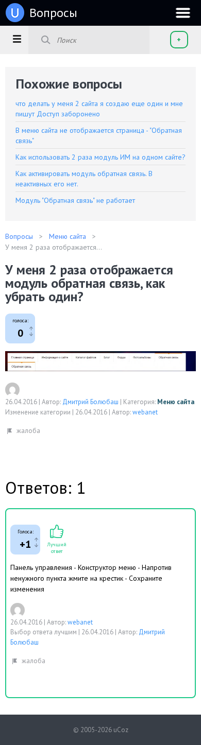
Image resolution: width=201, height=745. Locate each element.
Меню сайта (175, 401)
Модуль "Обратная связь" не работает (75, 200)
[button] (16, 38)
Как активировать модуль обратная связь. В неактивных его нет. (84, 178)
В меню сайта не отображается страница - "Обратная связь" (98, 135)
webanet (145, 412)
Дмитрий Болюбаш (90, 401)
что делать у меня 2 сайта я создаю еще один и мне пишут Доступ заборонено (99, 108)
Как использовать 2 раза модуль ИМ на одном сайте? (100, 157)
